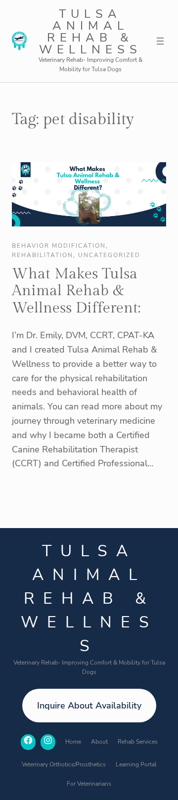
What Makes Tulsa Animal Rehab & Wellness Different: (76, 291)
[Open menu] (160, 41)
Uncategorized (109, 255)
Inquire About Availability (89, 705)
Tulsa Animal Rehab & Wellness (90, 31)
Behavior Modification (59, 246)
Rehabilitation (42, 255)
